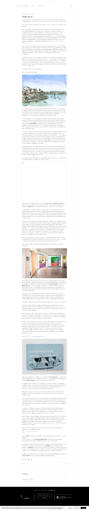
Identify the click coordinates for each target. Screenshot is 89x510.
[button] (71, 5)
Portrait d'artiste (40, 5)
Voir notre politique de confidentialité (55, 508)
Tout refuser (76, 508)
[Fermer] (87, 508)
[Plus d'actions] (66, 14)
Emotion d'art (33, 5)
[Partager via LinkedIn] (28, 459)
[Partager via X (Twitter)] (25, 459)
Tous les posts (18, 5)
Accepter (83, 508)
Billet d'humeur (25, 5)
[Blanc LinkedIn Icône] (21, 496)
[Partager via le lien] (31, 459)
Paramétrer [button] (70, 508)
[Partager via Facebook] (22, 459)
